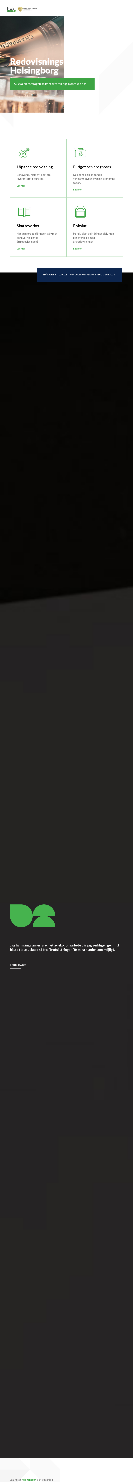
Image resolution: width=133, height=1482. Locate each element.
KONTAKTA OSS (18, 965)
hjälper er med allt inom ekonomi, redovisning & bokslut (79, 274)
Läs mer (21, 185)
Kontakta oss (77, 84)
